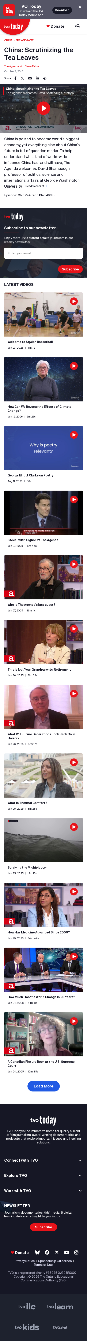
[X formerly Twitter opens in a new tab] (57, 1252)
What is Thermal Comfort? (27, 803)
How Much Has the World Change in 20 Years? (41, 997)
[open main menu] (77, 26)
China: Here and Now (19, 40)
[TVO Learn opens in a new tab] (60, 1307)
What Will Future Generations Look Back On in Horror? (41, 736)
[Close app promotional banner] (80, 7)
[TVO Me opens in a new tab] (60, 1328)
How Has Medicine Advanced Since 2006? (39, 932)
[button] (36, 186)
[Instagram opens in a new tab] (76, 1252)
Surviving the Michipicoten (28, 867)
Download (62, 10)
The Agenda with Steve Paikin (21, 66)
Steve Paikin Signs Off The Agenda (33, 540)
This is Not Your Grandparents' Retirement (39, 669)
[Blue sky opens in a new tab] (37, 1252)
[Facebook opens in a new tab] (47, 1252)
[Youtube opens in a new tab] (67, 1252)
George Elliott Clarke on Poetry (30, 475)
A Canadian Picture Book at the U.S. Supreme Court (41, 1063)
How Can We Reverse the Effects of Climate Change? (39, 408)
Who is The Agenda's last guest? (31, 604)
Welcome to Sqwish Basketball (30, 342)
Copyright (21, 1276)
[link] (15, 78)
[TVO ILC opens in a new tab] (27, 1307)
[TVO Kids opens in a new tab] (27, 1328)
